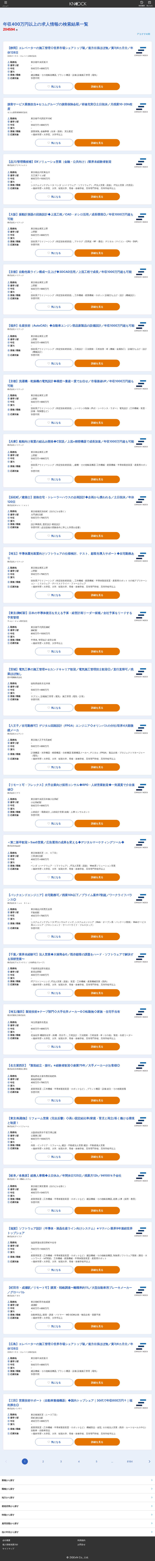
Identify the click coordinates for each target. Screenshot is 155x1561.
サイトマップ (8, 1549)
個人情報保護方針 (10, 1544)
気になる (56, 86)
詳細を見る (97, 86)
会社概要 (6, 1540)
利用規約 (81, 1540)
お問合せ (81, 1544)
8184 (130, 1461)
